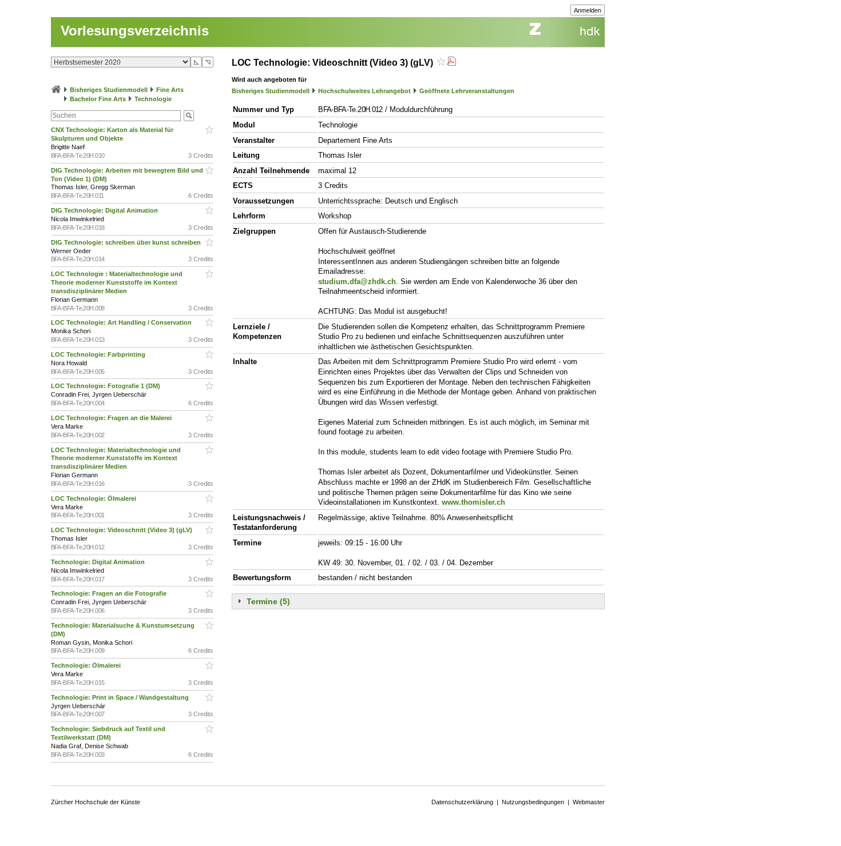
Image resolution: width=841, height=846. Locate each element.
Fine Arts (170, 89)
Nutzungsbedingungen (533, 802)
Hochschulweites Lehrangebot (364, 90)
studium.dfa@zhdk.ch (357, 281)
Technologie (153, 98)
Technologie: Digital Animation (98, 561)
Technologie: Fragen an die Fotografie (109, 593)
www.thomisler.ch (473, 502)
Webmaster (589, 802)
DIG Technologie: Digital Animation (105, 210)
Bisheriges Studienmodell (109, 89)
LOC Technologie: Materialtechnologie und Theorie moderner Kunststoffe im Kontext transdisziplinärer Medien (116, 458)
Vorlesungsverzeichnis (135, 30)
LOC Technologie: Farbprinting (99, 354)
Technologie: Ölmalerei (86, 665)
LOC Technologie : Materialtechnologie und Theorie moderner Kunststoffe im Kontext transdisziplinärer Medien (117, 282)
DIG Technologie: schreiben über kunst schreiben (127, 242)
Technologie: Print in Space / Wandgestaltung (121, 697)
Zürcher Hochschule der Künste (95, 802)
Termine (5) (268, 601)
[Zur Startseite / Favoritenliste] (56, 89)
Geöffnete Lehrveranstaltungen (466, 90)
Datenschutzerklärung (462, 802)
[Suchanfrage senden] (189, 115)
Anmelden (587, 10)
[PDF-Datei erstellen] (451, 62)
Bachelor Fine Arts (98, 98)
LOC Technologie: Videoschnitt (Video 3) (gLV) (122, 529)
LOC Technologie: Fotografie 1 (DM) (106, 385)
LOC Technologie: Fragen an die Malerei (112, 417)
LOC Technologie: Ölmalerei (94, 498)
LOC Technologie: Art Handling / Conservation (122, 322)
